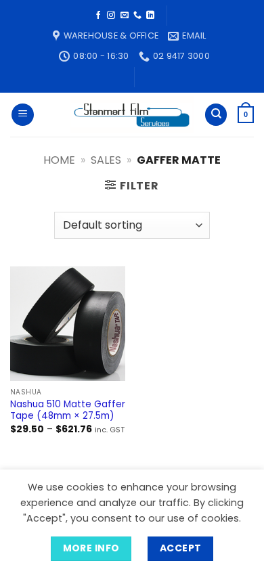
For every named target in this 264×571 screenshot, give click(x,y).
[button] (23, 115)
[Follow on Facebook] (98, 15)
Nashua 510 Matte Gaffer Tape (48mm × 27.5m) (67, 410)
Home (59, 160)
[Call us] (137, 15)
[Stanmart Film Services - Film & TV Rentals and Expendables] (132, 115)
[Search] (216, 115)
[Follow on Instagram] (111, 15)
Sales (106, 160)
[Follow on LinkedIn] (150, 15)
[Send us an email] (124, 15)
